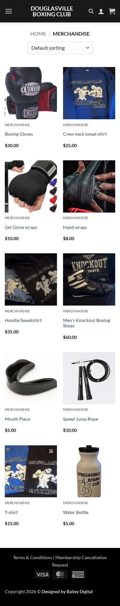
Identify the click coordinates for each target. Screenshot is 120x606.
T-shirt (11, 512)
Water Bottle (75, 512)
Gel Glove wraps (21, 227)
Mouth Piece (17, 419)
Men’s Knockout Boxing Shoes (86, 323)
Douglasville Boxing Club (52, 11)
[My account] (101, 11)
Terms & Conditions (32, 557)
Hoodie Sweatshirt (23, 320)
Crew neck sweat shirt (85, 134)
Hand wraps (75, 227)
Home (38, 33)
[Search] (91, 11)
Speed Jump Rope (80, 419)
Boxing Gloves (19, 134)
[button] (8, 11)
